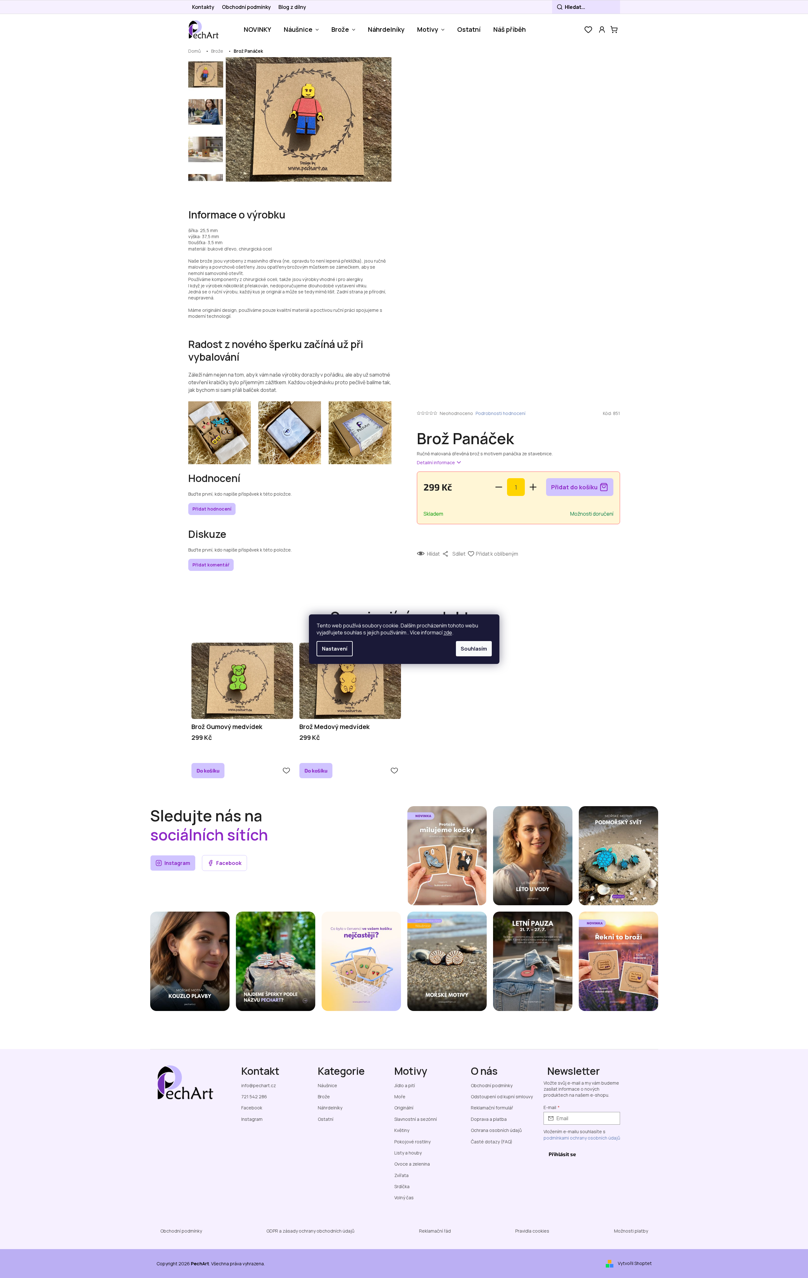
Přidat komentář (211, 565)
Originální (403, 1108)
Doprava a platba (489, 1119)
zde (448, 632)
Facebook (229, 863)
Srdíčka (402, 1186)
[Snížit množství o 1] (499, 487)
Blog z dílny (292, 6)
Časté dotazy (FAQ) (491, 1142)
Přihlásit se (562, 1154)
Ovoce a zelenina (412, 1164)
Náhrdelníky (330, 1108)
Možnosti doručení (591, 513)
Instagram (177, 863)
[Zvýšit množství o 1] (533, 487)
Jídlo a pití (404, 1085)
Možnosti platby (631, 1231)
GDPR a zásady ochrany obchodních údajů (310, 1231)
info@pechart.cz (258, 1085)
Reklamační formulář (492, 1108)
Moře (399, 1097)
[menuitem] (257, 29)
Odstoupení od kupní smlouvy (502, 1097)
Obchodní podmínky (246, 6)
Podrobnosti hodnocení (500, 413)
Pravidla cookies (532, 1231)
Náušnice (327, 1085)
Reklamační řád (435, 1231)
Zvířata (401, 1175)
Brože (324, 1097)
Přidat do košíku (574, 487)
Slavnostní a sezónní (415, 1119)
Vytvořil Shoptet (635, 1263)
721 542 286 (254, 1097)
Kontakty (203, 6)
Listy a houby (408, 1153)
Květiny (401, 1130)
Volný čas (404, 1197)
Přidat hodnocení (211, 509)
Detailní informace (436, 462)
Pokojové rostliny (412, 1142)
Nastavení (334, 648)
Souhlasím (474, 648)
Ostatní (325, 1119)
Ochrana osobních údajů (496, 1130)
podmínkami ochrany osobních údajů (582, 1138)
